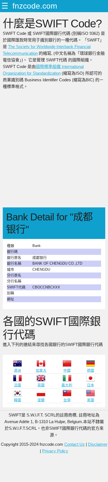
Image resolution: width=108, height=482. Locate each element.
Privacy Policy (55, 451)
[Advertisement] (54, 151)
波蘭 (41, 400)
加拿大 (41, 370)
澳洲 (17, 370)
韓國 (17, 400)
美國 (90, 400)
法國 (17, 385)
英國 (41, 385)
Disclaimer (97, 444)
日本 (90, 385)
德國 (90, 370)
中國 (67, 370)
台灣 (67, 400)
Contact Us (74, 444)
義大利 (66, 385)
